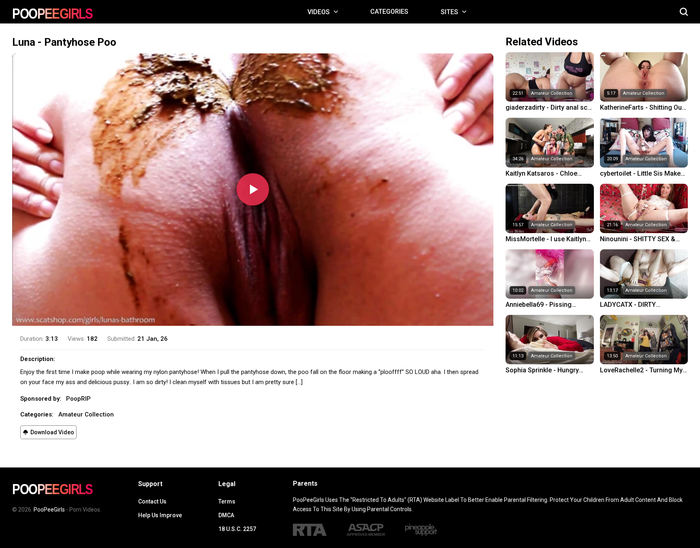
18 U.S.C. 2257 (237, 529)
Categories (389, 11)
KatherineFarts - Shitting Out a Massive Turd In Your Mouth (642, 108)
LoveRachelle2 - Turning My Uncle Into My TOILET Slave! (641, 370)
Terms (226, 501)
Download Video (52, 432)
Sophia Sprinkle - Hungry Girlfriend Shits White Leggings (542, 370)
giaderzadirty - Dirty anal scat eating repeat (549, 108)
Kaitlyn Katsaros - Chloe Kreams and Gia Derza (541, 174)
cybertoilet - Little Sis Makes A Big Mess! (642, 174)
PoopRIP (78, 398)
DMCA (226, 515)
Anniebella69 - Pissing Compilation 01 (539, 305)
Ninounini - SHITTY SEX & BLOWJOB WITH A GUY (637, 239)
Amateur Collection (86, 414)
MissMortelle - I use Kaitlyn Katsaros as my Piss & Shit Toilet (546, 239)
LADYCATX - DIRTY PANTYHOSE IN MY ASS (635, 305)
